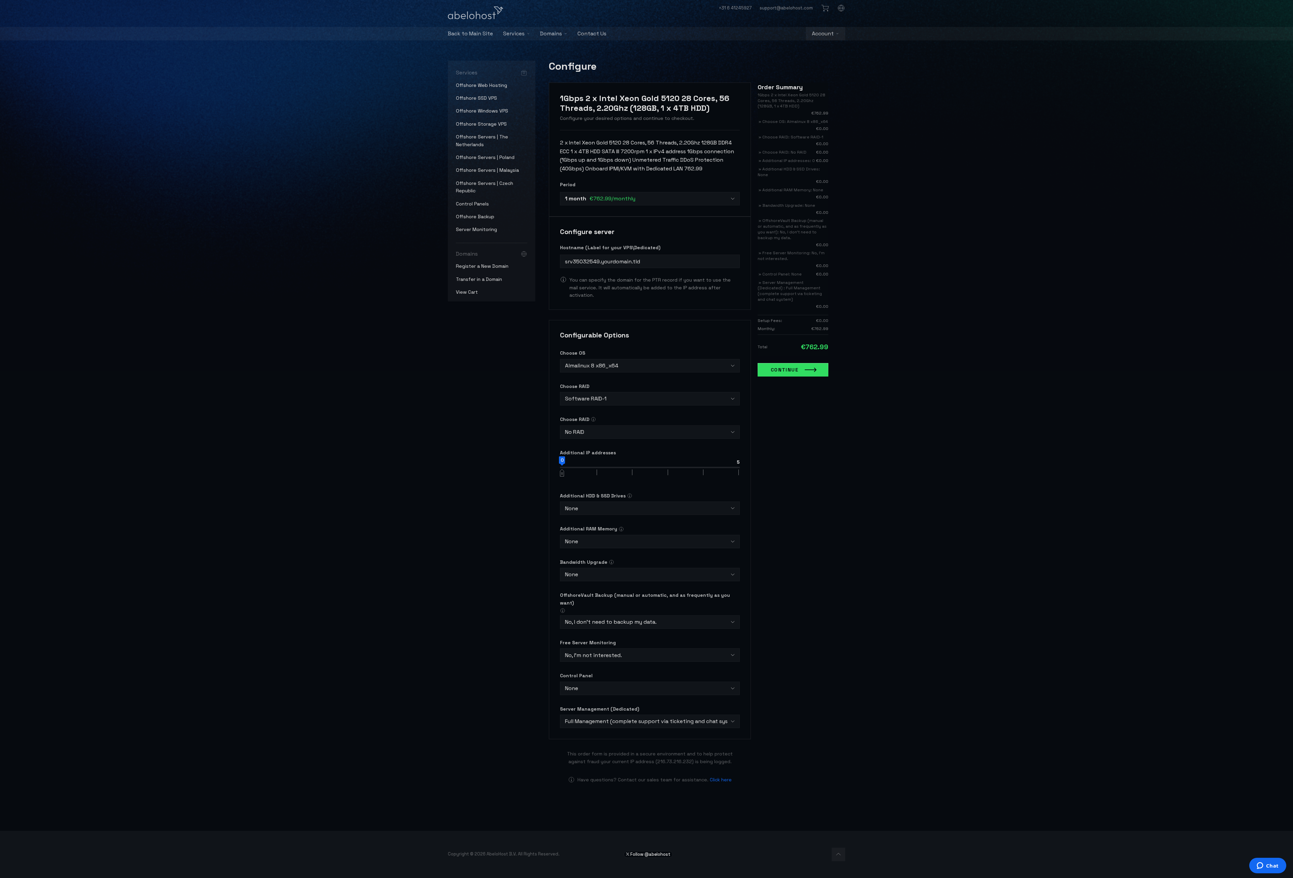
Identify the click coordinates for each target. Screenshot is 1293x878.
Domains (551, 33)
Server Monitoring (476, 229)
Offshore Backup (475, 217)
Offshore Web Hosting (481, 85)
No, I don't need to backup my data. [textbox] (611, 621)
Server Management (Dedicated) (599, 709)
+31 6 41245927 (735, 8)
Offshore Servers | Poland (485, 157)
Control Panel (576, 676)
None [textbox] (571, 508)
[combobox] (650, 198)
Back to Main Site (470, 33)
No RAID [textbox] (574, 431)
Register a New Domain (482, 266)
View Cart (467, 292)
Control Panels (472, 204)
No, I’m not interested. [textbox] (593, 655)
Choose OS (572, 353)
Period (567, 185)
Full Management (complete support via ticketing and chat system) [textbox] (646, 721)
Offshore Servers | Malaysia (487, 170)
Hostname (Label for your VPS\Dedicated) (610, 248)
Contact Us (591, 33)
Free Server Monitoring (588, 643)
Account (823, 33)
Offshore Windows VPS (482, 111)
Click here (721, 780)
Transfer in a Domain (479, 279)
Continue (784, 370)
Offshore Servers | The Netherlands (482, 140)
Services (514, 33)
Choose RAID (574, 386)
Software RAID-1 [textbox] (585, 398)
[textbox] (600, 198)
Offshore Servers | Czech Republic (484, 187)
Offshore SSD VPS (476, 98)
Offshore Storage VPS (481, 124)
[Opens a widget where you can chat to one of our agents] (1267, 866)
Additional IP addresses (588, 453)
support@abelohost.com (786, 8)
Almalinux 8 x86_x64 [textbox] (591, 365)
